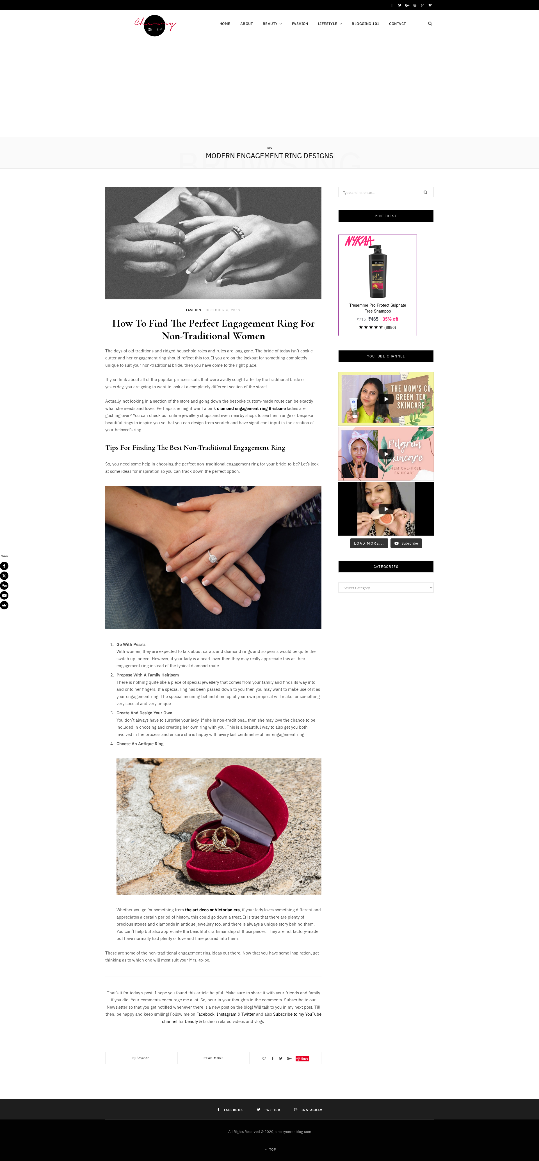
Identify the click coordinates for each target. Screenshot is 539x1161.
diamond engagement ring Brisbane (251, 408)
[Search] (430, 23)
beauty (191, 1021)
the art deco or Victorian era (212, 909)
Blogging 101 (365, 23)
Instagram (226, 1014)
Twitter (248, 1014)
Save (304, 1058)
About (246, 23)
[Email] (4, 595)
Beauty (270, 23)
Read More (214, 1058)
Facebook (205, 1014)
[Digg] (4, 585)
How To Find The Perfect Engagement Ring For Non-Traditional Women (213, 330)
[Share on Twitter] (280, 1058)
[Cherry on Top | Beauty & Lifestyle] (153, 24)
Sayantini (143, 1058)
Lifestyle (327, 23)
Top (272, 1149)
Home (225, 23)
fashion (193, 310)
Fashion (300, 23)
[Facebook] (4, 566)
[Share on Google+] (289, 1058)
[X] (4, 576)
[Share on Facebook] (272, 1058)
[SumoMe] (4, 605)
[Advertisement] (269, 94)
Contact (397, 23)
